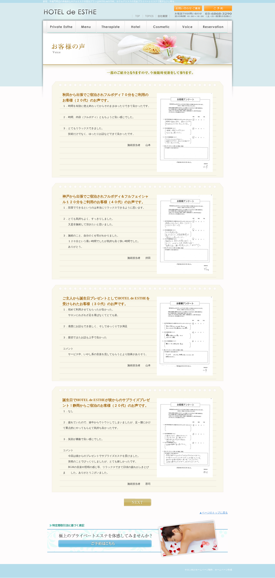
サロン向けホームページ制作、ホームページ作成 (208, 570)
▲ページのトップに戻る (213, 512)
